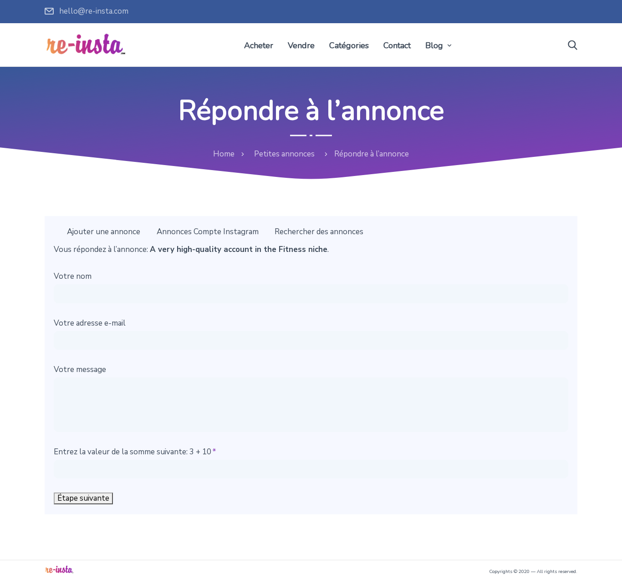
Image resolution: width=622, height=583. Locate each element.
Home (224, 154)
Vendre (301, 45)
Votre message (80, 369)
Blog (434, 45)
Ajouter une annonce (103, 231)
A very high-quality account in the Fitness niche (238, 249)
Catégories (349, 45)
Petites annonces (284, 154)
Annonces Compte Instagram (208, 231)
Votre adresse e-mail (90, 323)
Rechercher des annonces (319, 231)
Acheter (258, 45)
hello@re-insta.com (93, 11)
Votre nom (73, 276)
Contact (397, 45)
